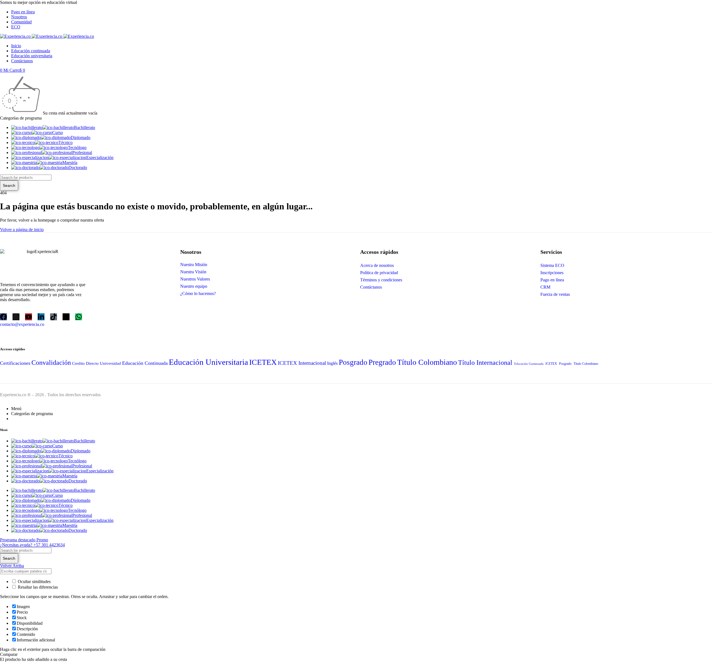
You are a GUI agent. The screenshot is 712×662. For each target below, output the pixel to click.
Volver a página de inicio (22, 229)
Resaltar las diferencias (37, 587)
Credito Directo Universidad (96, 363)
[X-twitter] (66, 316)
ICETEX (263, 362)
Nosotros (19, 16)
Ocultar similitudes (34, 581)
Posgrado (353, 362)
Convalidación (51, 362)
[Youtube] (28, 316)
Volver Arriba (12, 565)
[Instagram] (16, 316)
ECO (15, 26)
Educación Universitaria (208, 362)
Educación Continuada (145, 363)
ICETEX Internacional (302, 363)
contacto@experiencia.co (22, 324)
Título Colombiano (427, 362)
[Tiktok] (53, 316)
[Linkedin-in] (41, 316)
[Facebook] (3, 316)
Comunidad (21, 21)
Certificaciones (15, 363)
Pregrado (382, 362)
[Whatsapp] (78, 316)
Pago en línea (23, 11)
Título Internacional (485, 362)
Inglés (332, 363)
